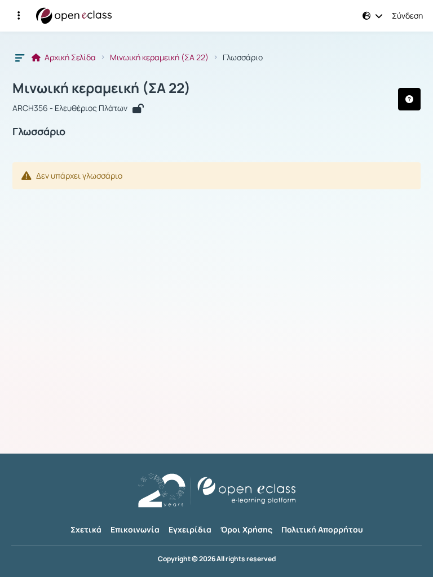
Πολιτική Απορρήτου (322, 529)
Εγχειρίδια (190, 529)
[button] (18, 15)
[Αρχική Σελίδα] (74, 16)
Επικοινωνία (135, 529)
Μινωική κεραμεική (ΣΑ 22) (159, 57)
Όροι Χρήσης (246, 529)
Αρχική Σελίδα (69, 57)
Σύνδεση (407, 15)
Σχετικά (85, 529)
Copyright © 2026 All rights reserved (217, 558)
